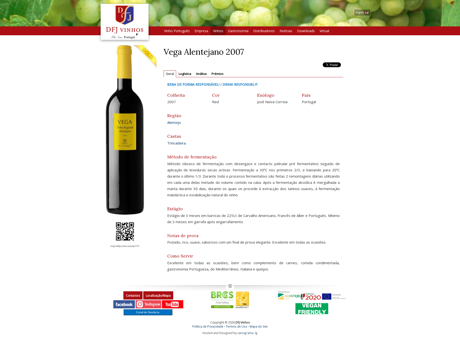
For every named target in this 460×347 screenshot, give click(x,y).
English (360, 12)
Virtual (324, 31)
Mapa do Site (259, 326)
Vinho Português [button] (177, 31)
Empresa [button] (201, 31)
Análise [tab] (201, 74)
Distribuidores (264, 31)
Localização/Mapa (158, 295)
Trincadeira (176, 143)
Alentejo (174, 122)
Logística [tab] (185, 74)
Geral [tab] (170, 74)
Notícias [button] (286, 31)
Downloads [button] (306, 31)
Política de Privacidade (207, 326)
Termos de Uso (236, 326)
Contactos (133, 295)
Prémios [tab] (218, 74)
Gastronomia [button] (238, 31)
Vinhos (218, 31)
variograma (245, 333)
